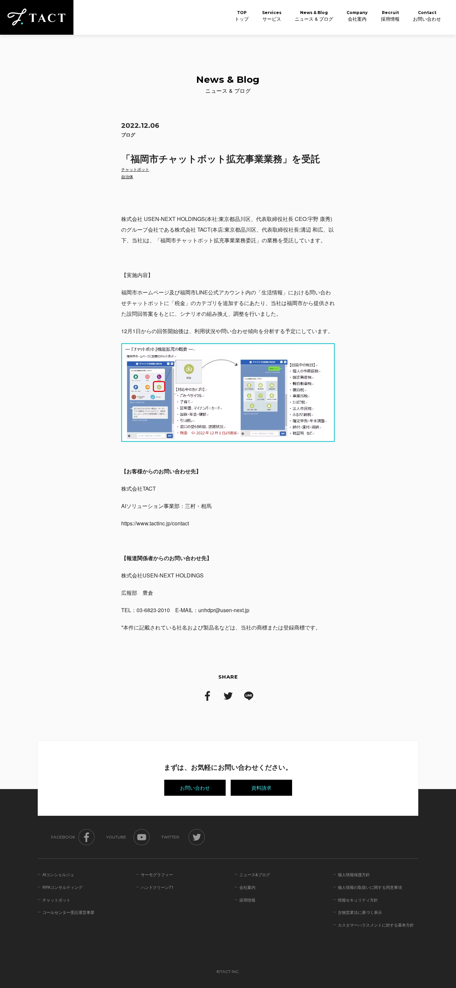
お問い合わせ (195, 787)
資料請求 (261, 787)
